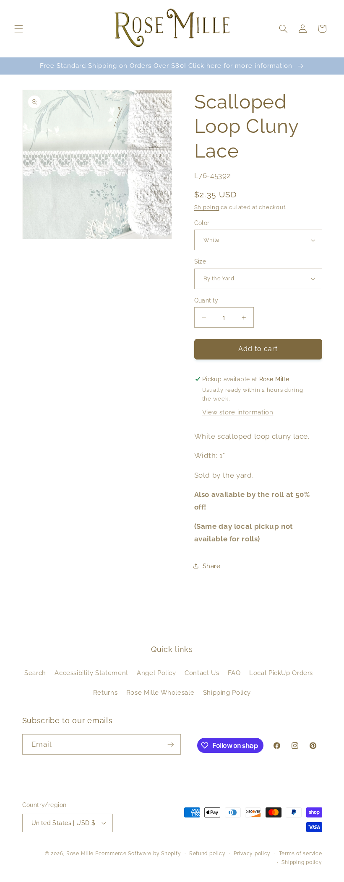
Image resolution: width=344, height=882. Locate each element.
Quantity (206, 300)
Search (35, 672)
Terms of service (300, 853)
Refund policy (207, 853)
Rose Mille (80, 853)
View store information (238, 412)
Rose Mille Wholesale (160, 692)
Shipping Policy (227, 692)
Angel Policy (156, 672)
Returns (105, 692)
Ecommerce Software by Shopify (138, 853)
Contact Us (202, 672)
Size (200, 261)
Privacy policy (252, 853)
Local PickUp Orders (281, 672)
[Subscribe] (170, 744)
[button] (18, 28)
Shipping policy (301, 862)
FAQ (234, 672)
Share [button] (212, 565)
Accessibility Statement (91, 672)
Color (202, 223)
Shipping (206, 207)
